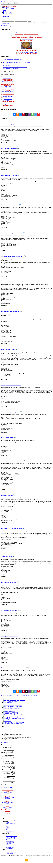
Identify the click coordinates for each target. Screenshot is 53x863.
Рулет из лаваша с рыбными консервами (11, 281)
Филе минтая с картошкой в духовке (7, 800)
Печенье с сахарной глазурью (8, 349)
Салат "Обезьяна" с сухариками (9, 148)
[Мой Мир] (20, 114)
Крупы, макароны (10, 823)
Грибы (7, 822)
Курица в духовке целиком (7, 437)
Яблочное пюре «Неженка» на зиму (7, 102)
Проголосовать (4, 742)
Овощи (7, 827)
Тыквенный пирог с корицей (7, 795)
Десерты (10, 703)
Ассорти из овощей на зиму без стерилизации (26, 34)
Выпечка (11, 702)
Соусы (9, 721)
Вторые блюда (14, 701)
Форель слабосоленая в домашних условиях (12, 233)
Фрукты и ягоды (10, 831)
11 (16, 695)
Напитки (11, 709)
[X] (26, 114)
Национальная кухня (11, 852)
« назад (2, 695)
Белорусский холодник (7, 105)
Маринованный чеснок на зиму (7, 94)
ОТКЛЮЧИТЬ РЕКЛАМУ (9, 6)
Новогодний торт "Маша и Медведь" (10, 311)
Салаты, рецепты (10, 842)
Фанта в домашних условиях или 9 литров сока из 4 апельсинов (27, 37)
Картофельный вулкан (6, 556)
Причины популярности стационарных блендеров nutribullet (17, 60)
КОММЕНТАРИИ (7, 13)
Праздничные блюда (19, 714)
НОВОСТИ (6, 11)
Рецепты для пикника (20, 718)
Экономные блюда (17, 723)
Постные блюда (15, 713)
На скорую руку (16, 708)
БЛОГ (4, 10)
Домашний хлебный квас (7, 97)
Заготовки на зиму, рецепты (12, 839)
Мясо (7, 826)
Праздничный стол (10, 853)
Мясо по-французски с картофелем (9, 636)
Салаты (10, 719)
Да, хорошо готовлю (9, 733)
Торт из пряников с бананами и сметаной (11, 385)
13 (19, 695)
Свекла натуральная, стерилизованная (7, 80)
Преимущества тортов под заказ (10, 68)
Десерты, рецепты (10, 838)
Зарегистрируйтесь (5, 23)
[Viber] (29, 114)
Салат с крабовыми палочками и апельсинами (12, 460)
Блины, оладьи (9, 834)
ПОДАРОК (6, 16)
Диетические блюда (18, 705)
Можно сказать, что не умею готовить (14, 734)
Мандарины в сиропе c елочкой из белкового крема (13, 667)
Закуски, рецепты (10, 841)
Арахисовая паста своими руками (7, 805)
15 (21, 695)
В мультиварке (9, 848)
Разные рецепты (16, 716)
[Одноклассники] (17, 114)
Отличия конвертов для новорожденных (12, 59)
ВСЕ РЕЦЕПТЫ (7, 12)
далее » (35, 695)
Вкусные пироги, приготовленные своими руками (15, 67)
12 (17, 695)
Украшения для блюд (19, 722)
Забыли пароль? (4, 25)
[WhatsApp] (32, 114)
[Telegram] (35, 114)
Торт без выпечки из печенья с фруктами (26, 53)
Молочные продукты (11, 824)
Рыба (7, 828)
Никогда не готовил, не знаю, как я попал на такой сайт (18, 737)
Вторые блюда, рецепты (11, 836)
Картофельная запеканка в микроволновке (26, 50)
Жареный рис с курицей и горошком (7, 810)
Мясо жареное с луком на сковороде (10, 204)
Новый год (12, 711)
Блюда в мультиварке (19, 700)
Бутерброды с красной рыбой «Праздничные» (12, 256)
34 (31, 695)
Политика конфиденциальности (13, 820)
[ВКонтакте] (14, 114)
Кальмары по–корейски (7, 495)
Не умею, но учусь (9, 735)
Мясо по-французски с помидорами (9, 610)
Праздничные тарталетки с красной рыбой (11, 528)
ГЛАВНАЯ (6, 7)
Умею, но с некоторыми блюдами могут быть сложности (18, 739)
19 (27, 695)
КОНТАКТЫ (6, 15)
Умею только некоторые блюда (12, 738)
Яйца (7, 832)
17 (24, 695)
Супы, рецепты (9, 843)
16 (23, 695)
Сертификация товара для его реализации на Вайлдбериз (16, 62)
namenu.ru (3, 1)
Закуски (10, 707)
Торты (7, 844)
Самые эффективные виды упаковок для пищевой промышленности (19, 63)
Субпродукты (9, 829)
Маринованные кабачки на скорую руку (7, 85)
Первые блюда (14, 712)
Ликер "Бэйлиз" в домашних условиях (10, 411)
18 (26, 695)
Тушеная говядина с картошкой (9, 175)
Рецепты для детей (17, 717)
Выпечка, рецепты (10, 837)
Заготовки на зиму (7, 65)
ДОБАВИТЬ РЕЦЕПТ (8, 8)
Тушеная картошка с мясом (27, 40)
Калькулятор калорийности (7, 26)
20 (28, 695)
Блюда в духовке (10, 847)
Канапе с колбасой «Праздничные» (9, 124)
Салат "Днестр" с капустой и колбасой (7, 90)
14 (20, 695)
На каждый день (10, 850)
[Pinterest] (23, 114)
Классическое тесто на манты (7, 790)
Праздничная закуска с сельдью (8, 582)
